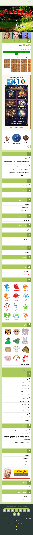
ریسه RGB (26, 271)
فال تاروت (17, 25)
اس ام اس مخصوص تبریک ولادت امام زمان (20, 169)
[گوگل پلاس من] (4, 510)
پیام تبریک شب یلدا (25, 465)
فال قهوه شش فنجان (24, 210)
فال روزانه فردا (26, 496)
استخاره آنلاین (26, 185)
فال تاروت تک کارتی (25, 388)
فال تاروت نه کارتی (25, 404)
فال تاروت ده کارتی (25, 407)
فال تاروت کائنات (25, 385)
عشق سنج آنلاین (25, 262)
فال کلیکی (27, 252)
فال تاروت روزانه (25, 379)
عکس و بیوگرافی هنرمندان (23, 500)
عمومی (21, 147)
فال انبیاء (27, 195)
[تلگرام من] (24, 510)
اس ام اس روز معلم (25, 175)
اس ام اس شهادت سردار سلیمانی (22, 158)
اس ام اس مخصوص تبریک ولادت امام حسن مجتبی (19, 172)
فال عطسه (27, 487)
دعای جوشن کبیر (25, 239)
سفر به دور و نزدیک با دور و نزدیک (22, 442)
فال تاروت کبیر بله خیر (19, 40)
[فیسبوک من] (20, 510)
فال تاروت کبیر (26, 382)
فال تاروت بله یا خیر (25, 417)
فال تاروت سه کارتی (25, 391)
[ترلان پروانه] (17, 36)
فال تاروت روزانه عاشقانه (23, 414)
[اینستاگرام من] (16, 510)
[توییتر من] (8, 510)
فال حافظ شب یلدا (25, 461)
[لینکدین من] (14, 514)
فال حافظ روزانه (26, 458)
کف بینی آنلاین (26, 220)
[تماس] (12, 510)
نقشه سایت (10, 524)
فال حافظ (27, 455)
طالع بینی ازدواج (25, 230)
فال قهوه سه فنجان (25, 207)
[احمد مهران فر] (26, 36)
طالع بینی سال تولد (25, 364)
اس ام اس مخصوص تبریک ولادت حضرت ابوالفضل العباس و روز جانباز (17, 162)
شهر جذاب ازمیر (25, 433)
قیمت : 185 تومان (16, 370)
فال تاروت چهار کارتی (24, 395)
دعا (28, 242)
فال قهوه (27, 204)
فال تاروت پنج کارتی (25, 398)
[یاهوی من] (28, 510)
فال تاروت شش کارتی (24, 401)
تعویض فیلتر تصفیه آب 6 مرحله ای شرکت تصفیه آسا (18, 430)
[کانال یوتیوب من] (18, 514)
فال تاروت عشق (25, 411)
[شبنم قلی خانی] (7, 36)
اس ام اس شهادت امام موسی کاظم (22, 166)
